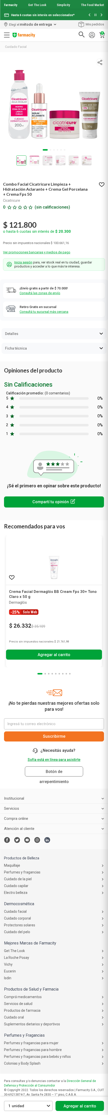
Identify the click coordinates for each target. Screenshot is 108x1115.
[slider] (54, 10)
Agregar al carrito (80, 1106)
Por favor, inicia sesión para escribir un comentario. (54, 502)
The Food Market (92, 5)
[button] (89, 15)
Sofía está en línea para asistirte (54, 760)
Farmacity (10, 5)
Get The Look (37, 5)
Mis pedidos (95, 24)
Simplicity (63, 5)
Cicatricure (11, 200)
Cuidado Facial (16, 47)
